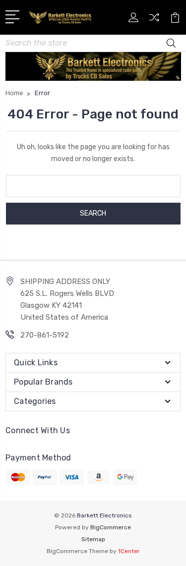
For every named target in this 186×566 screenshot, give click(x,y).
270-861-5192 (44, 335)
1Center (129, 551)
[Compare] (154, 20)
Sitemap (93, 539)
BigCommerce (110, 527)
